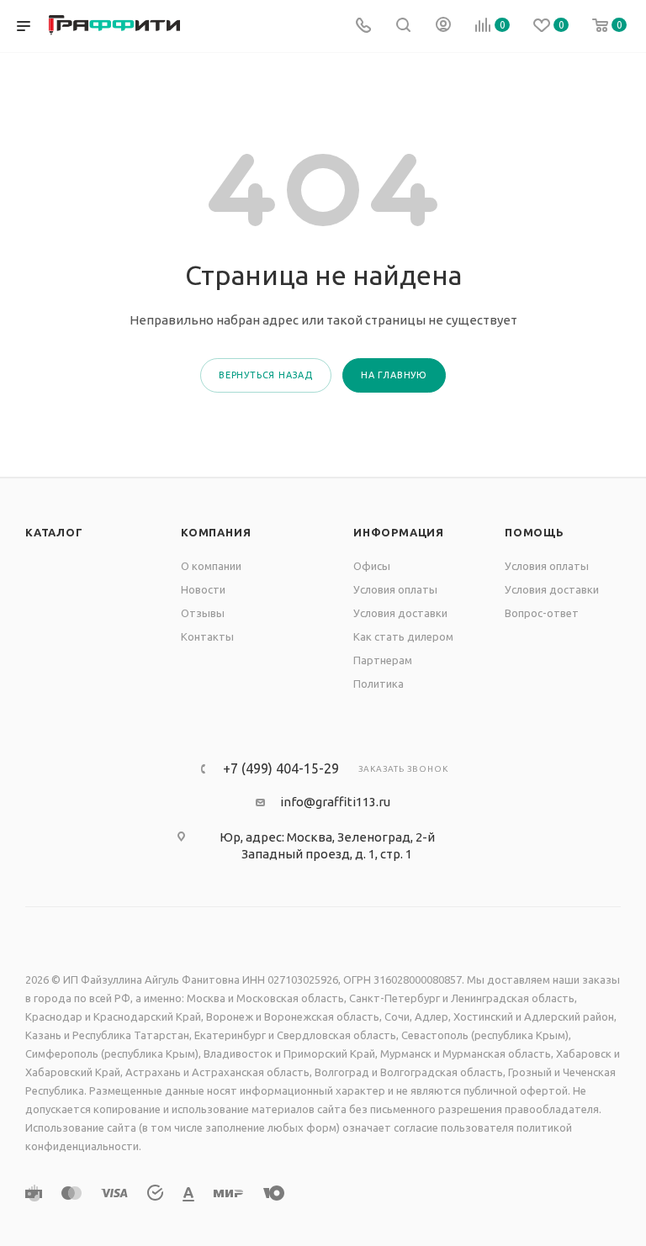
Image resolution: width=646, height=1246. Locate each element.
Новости (203, 589)
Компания (216, 532)
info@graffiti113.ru (335, 802)
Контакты (207, 636)
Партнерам (382, 660)
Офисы (371, 566)
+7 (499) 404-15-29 (281, 768)
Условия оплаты (395, 589)
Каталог (54, 532)
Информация (398, 532)
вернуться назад (266, 375)
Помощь (534, 532)
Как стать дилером (403, 636)
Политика (378, 683)
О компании (211, 566)
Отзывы (203, 613)
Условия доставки (400, 613)
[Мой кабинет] (443, 26)
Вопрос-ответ (542, 613)
